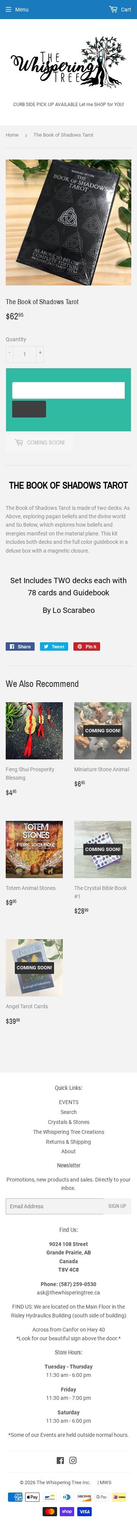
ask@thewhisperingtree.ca (68, 1293)
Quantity (16, 339)
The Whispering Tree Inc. (64, 1482)
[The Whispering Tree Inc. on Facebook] (60, 1462)
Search (69, 1112)
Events (48, 1435)
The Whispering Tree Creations (68, 1132)
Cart (125, 9)
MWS (106, 1482)
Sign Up (117, 1206)
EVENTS (68, 1102)
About (68, 1151)
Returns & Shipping (68, 1142)
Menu (22, 9)
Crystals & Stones (68, 1122)
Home (12, 135)
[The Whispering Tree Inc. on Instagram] (73, 1462)
